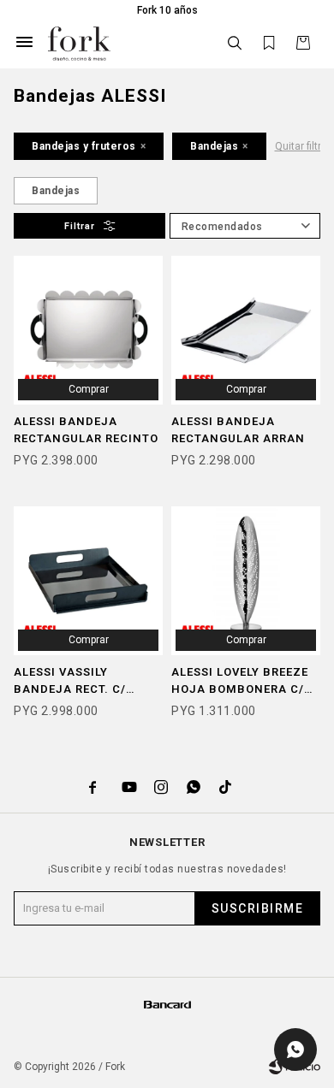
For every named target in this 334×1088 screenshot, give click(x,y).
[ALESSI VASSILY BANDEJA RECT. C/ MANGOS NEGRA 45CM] (88, 580)
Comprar (89, 389)
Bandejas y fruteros (84, 146)
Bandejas (214, 146)
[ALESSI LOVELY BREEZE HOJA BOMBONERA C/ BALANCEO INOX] (245, 580)
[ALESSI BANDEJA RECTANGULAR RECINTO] (88, 330)
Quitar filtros (304, 146)
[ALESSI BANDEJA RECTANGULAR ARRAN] (245, 330)
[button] (235, 43)
